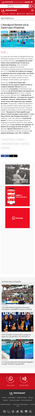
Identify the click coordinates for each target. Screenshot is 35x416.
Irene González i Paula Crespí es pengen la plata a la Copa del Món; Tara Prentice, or (16, 336)
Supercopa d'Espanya (8, 139)
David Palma (5, 148)
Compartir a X (13, 156)
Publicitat (5, 400)
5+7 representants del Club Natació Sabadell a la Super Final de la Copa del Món (17, 363)
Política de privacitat (26, 400)
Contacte (4, 397)
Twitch (22, 411)
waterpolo (20, 139)
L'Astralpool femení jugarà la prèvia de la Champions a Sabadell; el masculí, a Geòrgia (17, 308)
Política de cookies (15, 400)
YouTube (26, 411)
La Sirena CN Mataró (22, 131)
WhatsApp (30, 411)
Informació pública (22, 397)
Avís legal (30, 397)
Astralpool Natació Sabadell (10, 144)
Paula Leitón (25, 144)
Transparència (12, 397)
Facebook (13, 411)
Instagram (4, 411)
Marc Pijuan (3, 51)
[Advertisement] (17, 240)
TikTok (17, 411)
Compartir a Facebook (5, 156)
